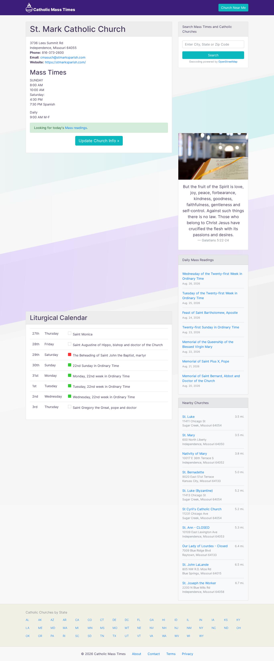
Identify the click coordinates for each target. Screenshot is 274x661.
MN (90, 628)
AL (27, 620)
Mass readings (76, 128)
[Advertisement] (99, 186)
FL (138, 620)
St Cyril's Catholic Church (201, 509)
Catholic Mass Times (53, 9)
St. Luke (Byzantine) (197, 491)
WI (188, 636)
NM (189, 628)
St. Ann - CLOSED (196, 527)
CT (102, 620)
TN (102, 636)
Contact (154, 654)
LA (27, 628)
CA (77, 620)
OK (28, 636)
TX (114, 636)
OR (40, 636)
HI (163, 620)
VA (151, 636)
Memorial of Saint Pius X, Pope (205, 361)
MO (115, 628)
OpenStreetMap (227, 61)
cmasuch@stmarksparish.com (62, 57)
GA (152, 620)
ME (40, 628)
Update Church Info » (99, 140)
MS (102, 628)
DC (127, 620)
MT (127, 628)
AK (40, 620)
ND (226, 628)
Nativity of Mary (194, 453)
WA (164, 636)
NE (139, 628)
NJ (176, 628)
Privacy (187, 654)
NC (214, 628)
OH (238, 628)
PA (52, 636)
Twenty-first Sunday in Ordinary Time (210, 327)
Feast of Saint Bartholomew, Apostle (210, 313)
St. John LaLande (195, 565)
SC (77, 636)
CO (90, 620)
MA (65, 628)
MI (77, 628)
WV (177, 636)
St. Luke (188, 417)
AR (64, 620)
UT (127, 636)
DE (114, 620)
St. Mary (188, 435)
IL (188, 620)
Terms (171, 654)
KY (238, 620)
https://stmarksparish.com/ (65, 62)
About (136, 654)
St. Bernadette (193, 472)
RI (64, 636)
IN (200, 620)
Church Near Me (233, 8)
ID (176, 620)
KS (226, 620)
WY (201, 636)
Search (213, 55)
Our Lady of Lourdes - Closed (205, 546)
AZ (52, 620)
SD (89, 636)
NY (201, 628)
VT (139, 636)
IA (213, 620)
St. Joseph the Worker (199, 583)
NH (164, 628)
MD (53, 628)
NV (152, 628)
